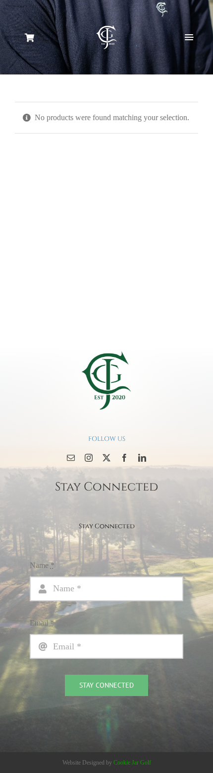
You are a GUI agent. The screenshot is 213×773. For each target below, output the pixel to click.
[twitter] (106, 458)
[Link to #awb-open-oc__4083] (189, 37)
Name (42, 565)
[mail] (71, 458)
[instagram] (89, 458)
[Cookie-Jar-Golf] (106, 350)
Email (42, 623)
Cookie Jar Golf (132, 762)
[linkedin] (142, 458)
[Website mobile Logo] (106, 27)
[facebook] (124, 458)
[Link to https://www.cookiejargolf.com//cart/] (30, 37)
